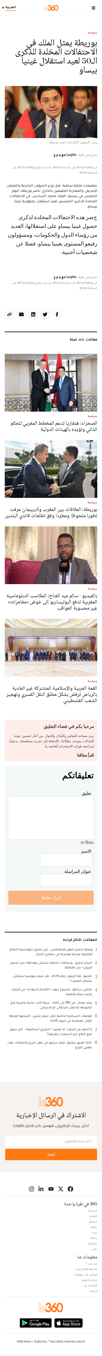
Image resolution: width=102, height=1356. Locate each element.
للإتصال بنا (90, 1285)
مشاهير (92, 1243)
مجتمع (93, 1221)
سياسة (92, 32)
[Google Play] (35, 1323)
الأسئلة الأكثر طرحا (86, 1269)
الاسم (86, 851)
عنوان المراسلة (77, 871)
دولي (94, 1248)
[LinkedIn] (41, 1189)
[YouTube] (51, 1189)
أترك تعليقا (51, 897)
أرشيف (93, 1291)
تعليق (86, 793)
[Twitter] (61, 1189)
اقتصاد (93, 1216)
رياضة (93, 1238)
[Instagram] (31, 1189)
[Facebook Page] (70, 1189)
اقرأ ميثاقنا (85, 755)
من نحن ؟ (91, 1263)
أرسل (51, 1154)
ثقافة (94, 1227)
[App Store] (68, 1323)
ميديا (94, 1232)
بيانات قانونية (89, 1280)
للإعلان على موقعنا (86, 1274)
